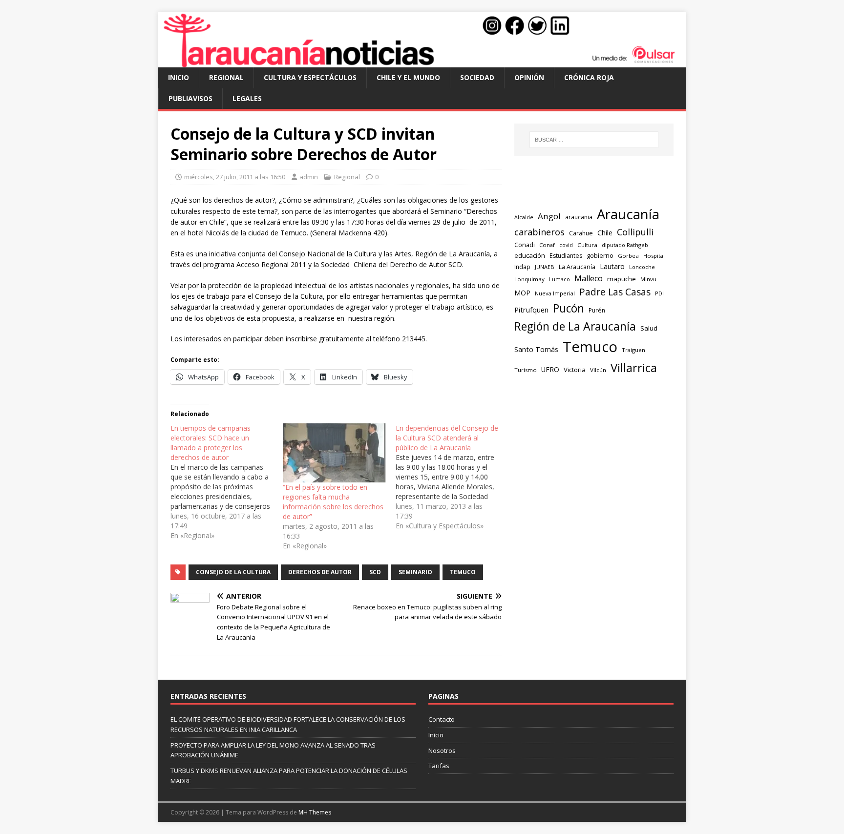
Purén (597, 310)
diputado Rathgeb (625, 245)
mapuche (621, 278)
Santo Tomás (536, 349)
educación (529, 255)
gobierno (600, 255)
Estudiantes (565, 255)
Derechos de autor (320, 572)
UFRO (550, 369)
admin (308, 176)
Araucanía (628, 214)
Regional (226, 77)
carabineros (539, 232)
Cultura (587, 245)
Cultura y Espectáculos (310, 77)
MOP (522, 292)
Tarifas (438, 765)
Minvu (648, 279)
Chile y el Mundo (408, 77)
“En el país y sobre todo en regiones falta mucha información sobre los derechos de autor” (333, 501)
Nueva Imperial (555, 293)
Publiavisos (190, 98)
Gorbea (628, 255)
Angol (549, 216)
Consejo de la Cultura (233, 572)
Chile (604, 232)
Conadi (524, 244)
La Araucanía (577, 267)
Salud (648, 328)
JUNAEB (544, 267)
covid (566, 245)
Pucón (568, 308)
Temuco (463, 572)
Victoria (575, 369)
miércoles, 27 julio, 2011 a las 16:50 (234, 176)
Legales (247, 98)
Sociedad (477, 77)
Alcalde (523, 217)
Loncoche (642, 267)
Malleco (588, 278)
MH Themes (314, 812)
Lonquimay (529, 279)
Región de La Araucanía (575, 326)
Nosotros (442, 750)
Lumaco (559, 279)
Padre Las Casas (615, 292)
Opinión (529, 77)
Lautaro (612, 266)
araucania (578, 217)
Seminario (415, 572)
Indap (522, 267)
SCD (375, 572)
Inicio (178, 77)
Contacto (441, 719)
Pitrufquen (531, 309)
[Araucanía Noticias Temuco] (422, 61)
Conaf (547, 245)
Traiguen (633, 350)
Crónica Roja (589, 77)
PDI (659, 293)
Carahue (581, 233)
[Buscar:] (594, 139)
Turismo (525, 370)
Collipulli (635, 232)
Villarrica (634, 367)
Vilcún (598, 370)
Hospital (654, 255)
